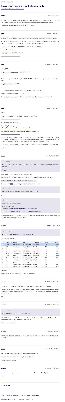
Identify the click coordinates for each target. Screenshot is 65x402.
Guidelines (16, 395)
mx (6, 53)
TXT (30, 78)
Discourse (10, 399)
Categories (9, 395)
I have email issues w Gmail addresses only (22, 6)
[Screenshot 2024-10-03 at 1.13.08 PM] (30, 254)
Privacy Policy (35, 395)
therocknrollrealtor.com (48, 318)
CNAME (34, 116)
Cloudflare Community (7, 1)
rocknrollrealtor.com (33, 318)
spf (3, 49)
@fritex (16, 25)
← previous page (5, 385)
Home (2, 395)
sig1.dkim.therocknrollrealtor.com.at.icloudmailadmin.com (20, 128)
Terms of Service (25, 395)
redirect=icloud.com (10, 49)
